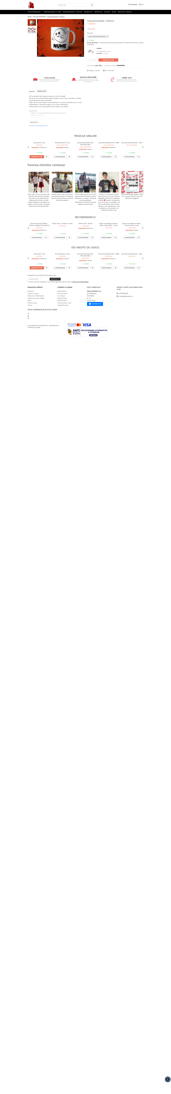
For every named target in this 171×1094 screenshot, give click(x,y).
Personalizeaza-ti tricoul (72, 12)
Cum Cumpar (61, 296)
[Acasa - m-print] (37, 4)
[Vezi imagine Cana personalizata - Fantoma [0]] (32, 22)
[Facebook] (28, 313)
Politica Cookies (32, 303)
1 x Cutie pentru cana (103, 51)
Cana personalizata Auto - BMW (108, 143)
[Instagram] (28, 318)
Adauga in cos (108, 60)
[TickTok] (28, 316)
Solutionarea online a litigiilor (36, 298)
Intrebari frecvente (62, 305)
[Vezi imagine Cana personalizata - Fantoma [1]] (32, 30)
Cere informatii (109, 70)
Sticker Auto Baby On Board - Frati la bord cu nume (131, 224)
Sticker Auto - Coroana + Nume (62, 223)
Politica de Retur (62, 300)
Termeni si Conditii (33, 293)
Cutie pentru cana (39, 143)
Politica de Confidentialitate (80, 282)
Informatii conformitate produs (38, 126)
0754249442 (123, 293)
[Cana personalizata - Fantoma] (60, 38)
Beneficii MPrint (62, 291)
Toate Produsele (34, 12)
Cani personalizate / (40, 17)
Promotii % (88, 12)
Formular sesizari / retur (64, 303)
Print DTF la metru (125, 12)
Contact (107, 12)
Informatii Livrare (62, 293)
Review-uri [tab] (42, 91)
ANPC (29, 300)
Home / (30, 17)
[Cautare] (92, 5)
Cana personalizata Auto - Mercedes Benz (85, 143)
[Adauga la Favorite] (46, 156)
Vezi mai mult (34, 122)
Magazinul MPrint (35, 287)
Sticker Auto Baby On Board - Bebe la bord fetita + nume (108, 224)
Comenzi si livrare (64, 287)
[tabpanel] (60, 38)
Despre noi (98, 12)
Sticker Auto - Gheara (85, 223)
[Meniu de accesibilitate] (168, 1079)
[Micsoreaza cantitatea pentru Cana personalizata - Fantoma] (88, 60)
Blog (114, 12)
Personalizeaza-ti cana (52, 12)
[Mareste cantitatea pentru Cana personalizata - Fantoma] (95, 60)
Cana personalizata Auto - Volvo (131, 143)
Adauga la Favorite (94, 70)
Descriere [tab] (32, 91)
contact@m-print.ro (126, 296)
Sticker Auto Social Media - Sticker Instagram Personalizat (39, 224)
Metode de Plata (62, 298)
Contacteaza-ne (96, 304)
